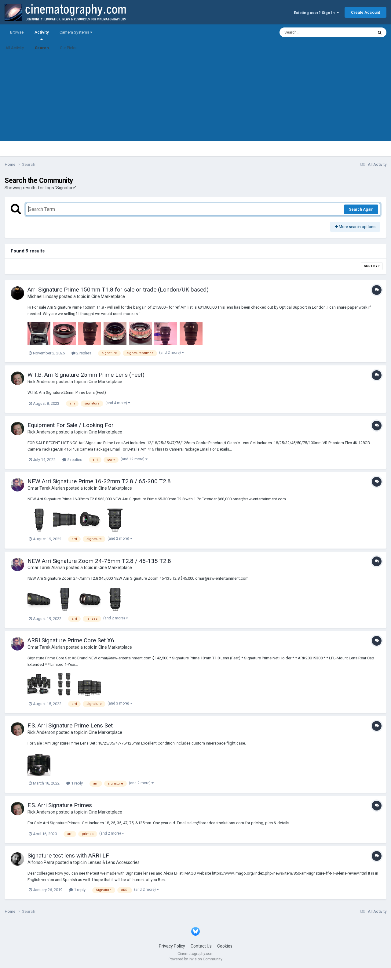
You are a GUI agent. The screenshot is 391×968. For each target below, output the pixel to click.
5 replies (74, 459)
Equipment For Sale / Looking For (70, 425)
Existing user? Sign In (315, 12)
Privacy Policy (172, 946)
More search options (356, 226)
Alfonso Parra (40, 862)
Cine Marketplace (108, 296)
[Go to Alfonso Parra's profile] (17, 859)
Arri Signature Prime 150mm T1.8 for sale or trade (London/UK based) (118, 289)
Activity (42, 32)
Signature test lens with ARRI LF (68, 855)
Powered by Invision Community (195, 959)
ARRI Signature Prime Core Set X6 (70, 640)
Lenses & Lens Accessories (114, 862)
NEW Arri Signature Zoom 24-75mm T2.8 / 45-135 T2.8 (99, 560)
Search (42, 47)
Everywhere (355, 32)
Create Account (365, 12)
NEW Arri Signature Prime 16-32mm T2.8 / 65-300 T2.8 (99, 481)
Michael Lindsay (42, 296)
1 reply (76, 783)
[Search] (379, 32)
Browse (17, 32)
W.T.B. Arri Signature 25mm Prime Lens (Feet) (85, 374)
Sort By (371, 266)
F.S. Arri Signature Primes (59, 805)
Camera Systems (75, 32)
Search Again (361, 209)
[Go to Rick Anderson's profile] (17, 378)
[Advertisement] (195, 98)
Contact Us (201, 946)
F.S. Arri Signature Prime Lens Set (70, 725)
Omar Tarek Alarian (46, 488)
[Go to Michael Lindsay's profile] (17, 293)
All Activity (14, 47)
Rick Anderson (41, 381)
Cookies (224, 946)
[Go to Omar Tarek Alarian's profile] (17, 484)
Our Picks (68, 47)
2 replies (83, 353)
